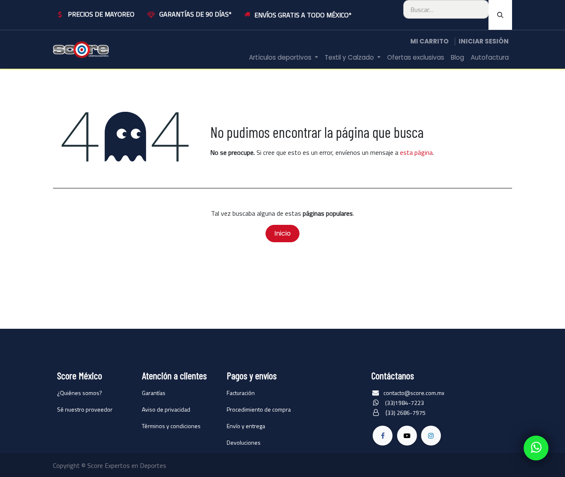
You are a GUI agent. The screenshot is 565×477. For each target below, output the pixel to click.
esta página (416, 152)
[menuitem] (283, 58)
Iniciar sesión (484, 41)
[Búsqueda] (500, 15)
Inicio (282, 233)
